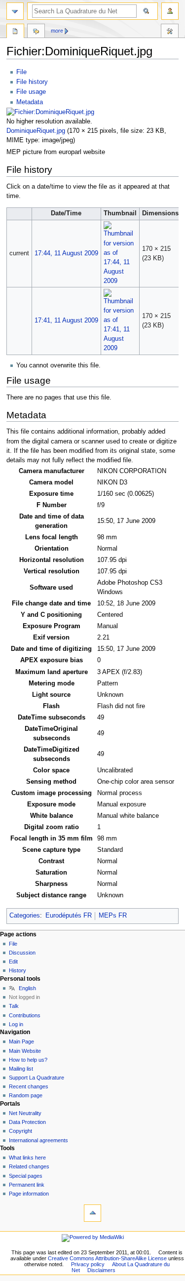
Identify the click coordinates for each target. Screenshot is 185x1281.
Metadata (29, 102)
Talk (14, 1006)
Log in (16, 1024)
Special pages (25, 1176)
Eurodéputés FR (68, 915)
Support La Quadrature (36, 1078)
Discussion (22, 953)
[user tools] (170, 11)
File (21, 72)
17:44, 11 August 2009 (66, 253)
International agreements (38, 1140)
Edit (13, 961)
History (17, 970)
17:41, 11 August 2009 (66, 320)
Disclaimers (101, 1270)
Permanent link (26, 1185)
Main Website (25, 1051)
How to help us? (28, 1060)
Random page (25, 1095)
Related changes (29, 1166)
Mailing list (21, 1069)
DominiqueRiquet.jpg (35, 130)
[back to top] (92, 1213)
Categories (24, 915)
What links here (27, 1158)
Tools (169, 32)
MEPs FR (113, 915)
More (57, 31)
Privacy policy (88, 1264)
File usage (31, 91)
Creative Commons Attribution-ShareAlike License (107, 1258)
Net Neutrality (25, 1113)
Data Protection (27, 1122)
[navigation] (15, 11)
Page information (29, 1194)
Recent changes (28, 1086)
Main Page (21, 1041)
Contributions (24, 1015)
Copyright (20, 1131)
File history (32, 82)
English (27, 988)
